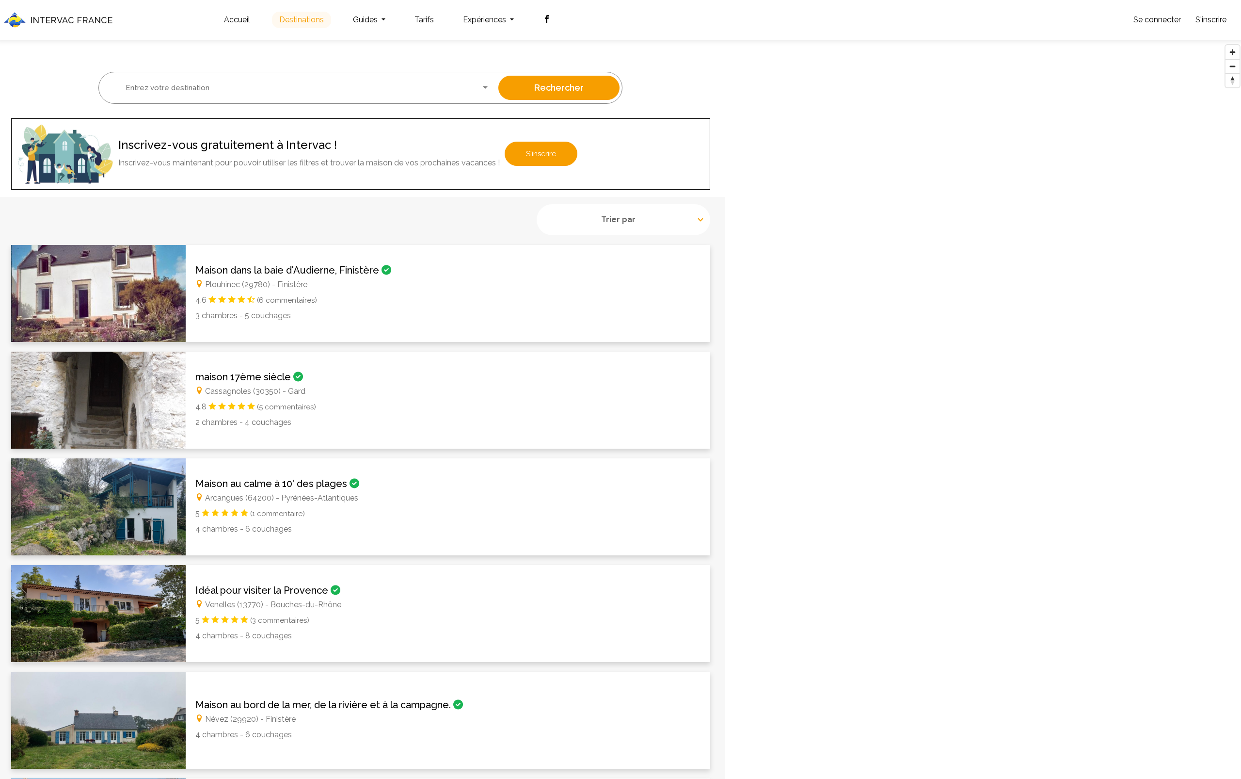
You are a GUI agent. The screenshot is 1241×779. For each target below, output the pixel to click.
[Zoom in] (1232, 52)
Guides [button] (366, 19)
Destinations (301, 19)
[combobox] (300, 88)
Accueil (237, 19)
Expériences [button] (485, 19)
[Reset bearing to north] (1232, 80)
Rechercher (559, 87)
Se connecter (1157, 19)
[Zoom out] (1232, 66)
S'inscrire (1210, 19)
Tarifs (424, 19)
